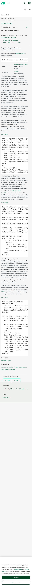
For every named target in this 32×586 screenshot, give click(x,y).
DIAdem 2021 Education (9, 37)
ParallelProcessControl (20, 64)
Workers (16, 71)
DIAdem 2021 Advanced (9, 43)
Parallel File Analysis (7, 367)
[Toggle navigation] (9, 3)
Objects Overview (6, 360)
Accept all (16, 577)
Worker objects (20, 53)
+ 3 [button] (19, 43)
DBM (2, 292)
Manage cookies (16, 582)
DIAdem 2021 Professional (10, 40)
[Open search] (24, 9)
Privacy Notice (18, 569)
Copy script (4, 134)
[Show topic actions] (27, 27)
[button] (15, 23)
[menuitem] (24, 3)
